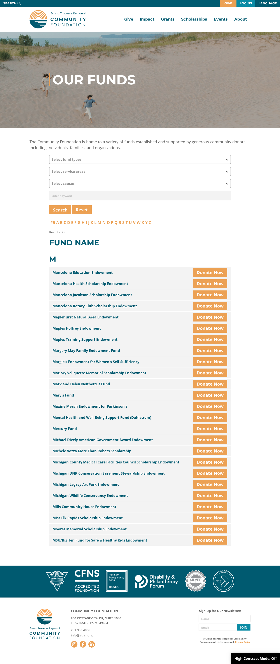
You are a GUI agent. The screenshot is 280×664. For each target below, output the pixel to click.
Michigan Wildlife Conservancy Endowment (90, 495)
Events (221, 19)
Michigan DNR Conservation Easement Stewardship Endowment (108, 473)
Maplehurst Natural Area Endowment (85, 317)
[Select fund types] (140, 159)
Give (228, 3)
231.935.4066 (80, 630)
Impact (147, 19)
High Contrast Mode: (255, 658)
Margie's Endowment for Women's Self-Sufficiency (95, 361)
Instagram (74, 644)
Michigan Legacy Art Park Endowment (85, 484)
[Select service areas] (140, 171)
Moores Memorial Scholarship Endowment (89, 529)
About (240, 19)
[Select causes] (140, 183)
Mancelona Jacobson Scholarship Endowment (92, 294)
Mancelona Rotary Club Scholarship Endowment (94, 306)
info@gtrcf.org (82, 635)
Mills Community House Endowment (84, 506)
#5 (52, 222)
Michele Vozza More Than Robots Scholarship (91, 451)
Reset (82, 210)
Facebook (83, 644)
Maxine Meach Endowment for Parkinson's (89, 406)
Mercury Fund (64, 428)
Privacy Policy (242, 641)
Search (9, 3)
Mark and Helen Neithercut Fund (81, 384)
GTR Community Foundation (58, 19)
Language (268, 3)
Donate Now (210, 272)
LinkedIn (91, 644)
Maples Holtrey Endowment (76, 328)
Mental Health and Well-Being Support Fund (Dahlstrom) (101, 417)
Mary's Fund (63, 395)
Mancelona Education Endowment (82, 272)
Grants (168, 19)
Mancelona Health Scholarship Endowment (90, 283)
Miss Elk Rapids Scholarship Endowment (87, 517)
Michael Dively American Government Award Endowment (102, 439)
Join (243, 627)
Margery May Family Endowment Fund (86, 350)
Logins (246, 3)
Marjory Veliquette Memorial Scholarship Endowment (99, 372)
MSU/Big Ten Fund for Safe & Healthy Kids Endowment (99, 540)
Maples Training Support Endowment (84, 339)
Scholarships (194, 19)
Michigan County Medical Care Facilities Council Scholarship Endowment (115, 462)
